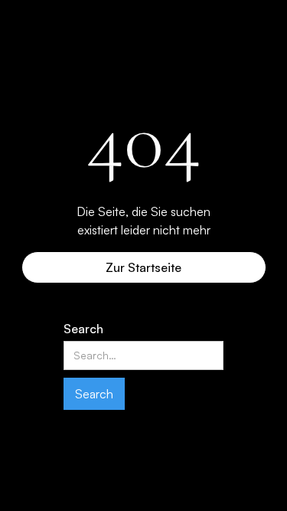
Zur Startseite (143, 267)
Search (83, 328)
